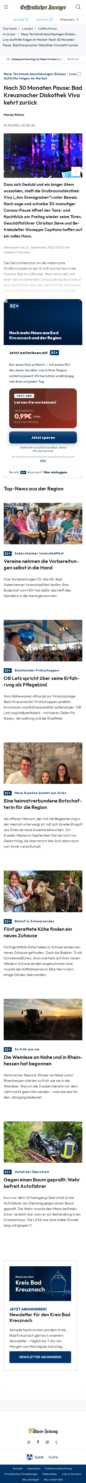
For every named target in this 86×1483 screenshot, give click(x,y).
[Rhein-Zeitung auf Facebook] (38, 1442)
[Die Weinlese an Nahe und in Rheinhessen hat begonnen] (43, 1019)
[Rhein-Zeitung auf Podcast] (56, 1442)
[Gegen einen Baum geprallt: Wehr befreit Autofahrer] (43, 1141)
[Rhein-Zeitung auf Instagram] (47, 1442)
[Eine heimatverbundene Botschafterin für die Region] (43, 762)
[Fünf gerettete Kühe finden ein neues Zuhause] (43, 890)
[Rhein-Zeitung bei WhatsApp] (29, 1442)
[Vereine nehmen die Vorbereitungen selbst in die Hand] (43, 523)
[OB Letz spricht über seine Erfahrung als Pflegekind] (43, 640)
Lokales (27, 28)
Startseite (10, 28)
